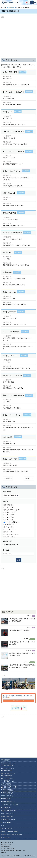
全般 (33, 627)
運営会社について (7, 844)
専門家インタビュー (8, 819)
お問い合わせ (6, 837)
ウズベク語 (10, 536)
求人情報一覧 (6, 799)
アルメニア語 (10, 512)
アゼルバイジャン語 (12, 510)
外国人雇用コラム (7, 816)
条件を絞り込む (11, 60)
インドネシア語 (12, 522)
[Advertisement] (18, 36)
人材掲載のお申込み (10, 810)
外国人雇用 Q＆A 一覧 (10, 787)
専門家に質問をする (8, 790)
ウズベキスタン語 (12, 107)
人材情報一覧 (6, 807)
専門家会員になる (7, 793)
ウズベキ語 (9, 532)
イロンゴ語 (9, 519)
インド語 (9, 524)
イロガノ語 (9, 517)
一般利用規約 (6, 846)
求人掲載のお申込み (8, 802)
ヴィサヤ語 (9, 527)
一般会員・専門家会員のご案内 (12, 834)
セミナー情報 (6, 822)
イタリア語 (10, 88)
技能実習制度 (32, 662)
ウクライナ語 (10, 529)
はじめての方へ (7, 828)
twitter (4, 852)
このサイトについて (7, 842)
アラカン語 (9, 505)
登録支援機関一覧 (11, 7)
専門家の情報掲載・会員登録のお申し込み (13, 850)
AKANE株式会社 (6, 689)
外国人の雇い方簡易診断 (10, 831)
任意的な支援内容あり (11, 544)
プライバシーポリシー (8, 848)
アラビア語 (10, 507)
